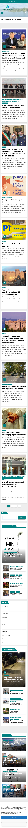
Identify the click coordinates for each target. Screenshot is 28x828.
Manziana (17, 101)
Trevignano (9, 197)
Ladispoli (4, 631)
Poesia (21, 690)
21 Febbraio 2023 (7, 296)
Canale (4, 620)
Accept (14, 817)
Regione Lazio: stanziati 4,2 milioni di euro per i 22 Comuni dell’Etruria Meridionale (16, 723)
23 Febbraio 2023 (7, 110)
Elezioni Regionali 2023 (7, 476)
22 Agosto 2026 (9, 762)
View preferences (14, 824)
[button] (26, 803)
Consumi (9, 101)
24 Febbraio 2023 (7, 62)
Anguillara (11, 99)
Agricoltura (5, 99)
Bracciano (21, 99)
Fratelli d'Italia (22, 476)
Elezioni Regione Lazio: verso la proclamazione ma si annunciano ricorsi (13, 484)
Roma (3, 642)
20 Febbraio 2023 (7, 391)
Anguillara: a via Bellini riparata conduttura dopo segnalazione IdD (14, 680)
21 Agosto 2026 (9, 558)
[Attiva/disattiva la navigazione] (26, 13)
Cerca (4, 513)
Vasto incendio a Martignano (14, 712)
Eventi (21, 583)
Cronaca (4, 241)
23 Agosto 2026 (9, 747)
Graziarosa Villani (19, 62)
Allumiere (6, 740)
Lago (17, 566)
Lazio (13, 101)
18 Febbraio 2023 (7, 437)
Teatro (15, 552)
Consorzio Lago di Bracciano (16, 699)
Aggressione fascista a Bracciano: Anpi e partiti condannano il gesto (11, 292)
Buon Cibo (4, 101)
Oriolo (3, 624)
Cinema (17, 583)
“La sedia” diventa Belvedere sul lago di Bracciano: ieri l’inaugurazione (16, 705)
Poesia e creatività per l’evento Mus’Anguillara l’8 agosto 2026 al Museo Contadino (16, 694)
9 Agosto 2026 (8, 681)
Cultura (4, 197)
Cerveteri (4, 628)
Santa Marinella (6, 635)
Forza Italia (15, 476)
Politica (4, 287)
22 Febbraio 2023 (7, 158)
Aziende (15, 99)
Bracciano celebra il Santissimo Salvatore (16, 577)
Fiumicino (4, 638)
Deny (14, 821)
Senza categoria (6, 51)
